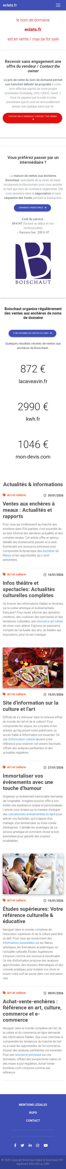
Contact (33, 1120)
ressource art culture (49, 621)
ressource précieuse (28, 1055)
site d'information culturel (19, 739)
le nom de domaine (33, 20)
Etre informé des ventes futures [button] (30, 333)
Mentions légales (33, 1105)
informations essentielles (19, 943)
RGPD (33, 1112)
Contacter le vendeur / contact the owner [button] (32, 116)
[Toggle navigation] (58, 5)
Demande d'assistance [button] (31, 207)
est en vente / (33, 39)
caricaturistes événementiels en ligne (32, 814)
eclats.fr (33, 29)
